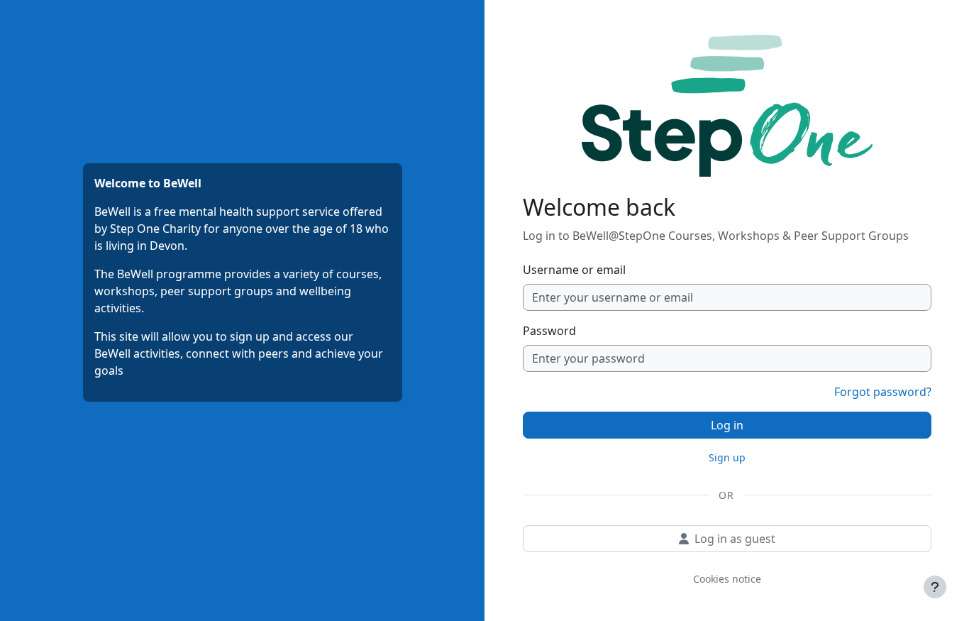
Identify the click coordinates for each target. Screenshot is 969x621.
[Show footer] (935, 587)
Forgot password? (882, 392)
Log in (727, 425)
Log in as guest (734, 538)
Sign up (727, 457)
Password (549, 331)
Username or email (574, 269)
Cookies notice (727, 579)
